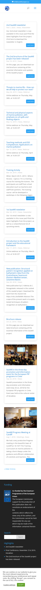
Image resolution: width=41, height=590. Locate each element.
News (19, 27)
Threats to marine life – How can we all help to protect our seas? (20, 88)
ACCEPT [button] (21, 585)
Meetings (20, 437)
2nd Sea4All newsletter (16, 25)
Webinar (26, 92)
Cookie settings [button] (9, 585)
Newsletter (26, 27)
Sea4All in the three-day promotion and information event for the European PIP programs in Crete (18, 373)
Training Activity (13, 170)
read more (30, 45)
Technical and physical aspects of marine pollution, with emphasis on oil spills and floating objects (19, 116)
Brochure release (13, 319)
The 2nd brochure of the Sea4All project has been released (20, 57)
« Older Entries (9, 469)
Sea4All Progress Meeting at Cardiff (18, 433)
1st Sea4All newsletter (15, 209)
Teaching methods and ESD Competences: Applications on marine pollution (19, 144)
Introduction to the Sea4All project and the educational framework (18, 243)
